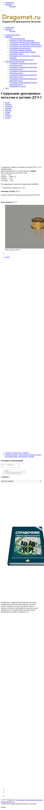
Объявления (9, 2)
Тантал (7, 118)
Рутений (8, 116)
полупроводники (11, 456)
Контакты (8, 4)
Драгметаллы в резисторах (15, 61)
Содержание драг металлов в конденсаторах (25, 46)
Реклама (12, 6)
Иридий (8, 110)
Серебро (8, 104)
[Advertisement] (22, 142)
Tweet (7, 257)
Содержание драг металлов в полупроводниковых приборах (20, 49)
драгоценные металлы (27, 455)
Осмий (7, 112)
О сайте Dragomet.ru (12, 35)
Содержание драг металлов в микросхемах (25, 44)
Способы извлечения (17, 39)
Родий (7, 114)
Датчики (8, 453)
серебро (31, 456)
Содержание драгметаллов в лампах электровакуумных (22, 53)
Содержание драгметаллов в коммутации (24, 42)
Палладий (8, 106)
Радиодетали (17, 453)
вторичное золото (11, 455)
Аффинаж (8, 37)
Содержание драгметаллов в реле (21, 60)
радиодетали (23, 456)
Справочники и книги (17, 86)
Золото (7, 102)
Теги (7, 88)
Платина (8, 108)
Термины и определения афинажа (21, 40)
